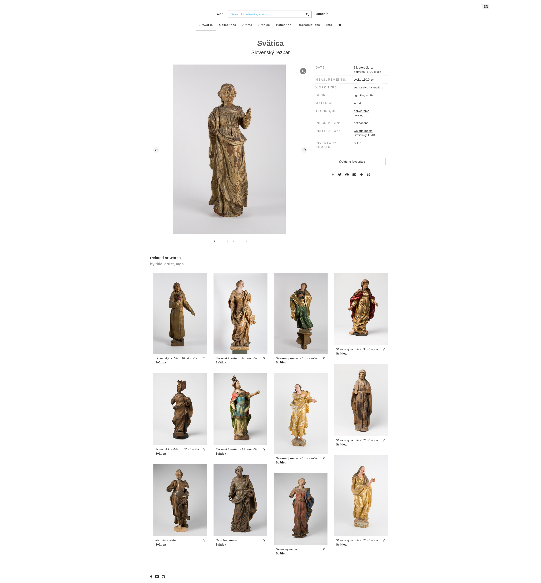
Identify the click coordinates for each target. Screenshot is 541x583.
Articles (264, 24)
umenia (322, 14)
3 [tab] (227, 241)
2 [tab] (221, 241)
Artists (247, 24)
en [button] (486, 6)
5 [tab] (240, 241)
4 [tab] (233, 241)
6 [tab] (246, 241)
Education (283, 24)
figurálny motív (363, 95)
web (220, 14)
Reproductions (309, 24)
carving (358, 115)
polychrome (361, 111)
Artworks (206, 24)
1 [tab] (214, 241)
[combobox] (269, 14)
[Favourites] (340, 24)
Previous (156, 150)
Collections (227, 24)
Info (329, 24)
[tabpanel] (230, 150)
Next (304, 150)
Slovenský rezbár (270, 52)
